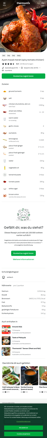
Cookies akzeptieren (23, 434)
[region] (23, 420)
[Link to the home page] (23, 4)
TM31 (19, 55)
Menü (4, 5)
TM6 (8, 55)
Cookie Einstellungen (23, 421)
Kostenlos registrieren (23, 76)
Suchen (43, 5)
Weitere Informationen (23, 259)
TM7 (3, 55)
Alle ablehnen (23, 428)
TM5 (13, 55)
